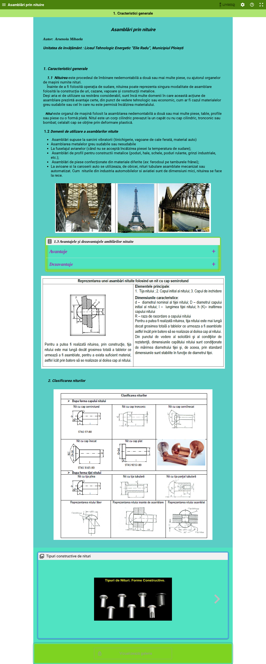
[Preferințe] (242, 4)
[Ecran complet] (261, 4)
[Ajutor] (252, 4)
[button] (133, 251)
